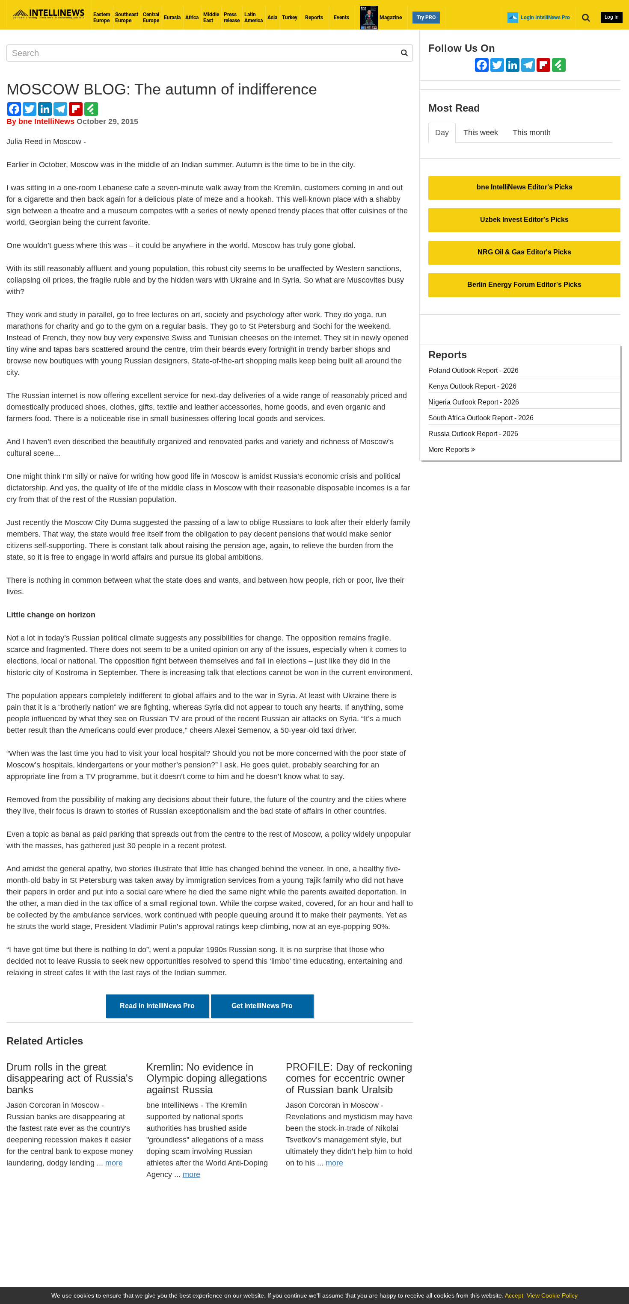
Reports (314, 18)
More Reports (449, 449)
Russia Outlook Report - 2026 (473, 433)
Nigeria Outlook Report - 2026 (473, 402)
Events (341, 18)
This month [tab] (532, 132)
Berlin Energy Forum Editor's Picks (524, 284)
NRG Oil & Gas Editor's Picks (524, 252)
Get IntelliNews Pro (262, 1005)
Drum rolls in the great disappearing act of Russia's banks (69, 1078)
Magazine (390, 18)
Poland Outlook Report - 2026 (473, 370)
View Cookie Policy (552, 1295)
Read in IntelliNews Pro (157, 1005)
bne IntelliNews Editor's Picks (525, 187)
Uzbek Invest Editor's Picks (524, 219)
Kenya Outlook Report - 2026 (472, 386)
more (114, 1163)
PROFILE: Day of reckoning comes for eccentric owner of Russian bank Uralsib (349, 1078)
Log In (612, 17)
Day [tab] (442, 132)
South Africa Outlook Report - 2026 (481, 418)
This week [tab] (480, 132)
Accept (514, 1295)
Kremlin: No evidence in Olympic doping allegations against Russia (206, 1078)
